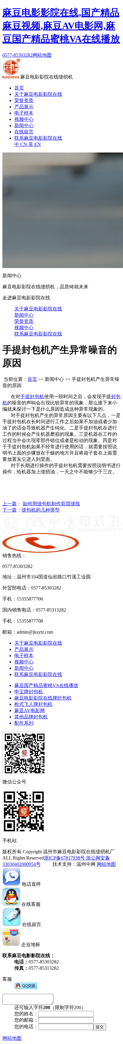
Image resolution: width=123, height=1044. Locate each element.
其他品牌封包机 (31, 716)
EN (34, 144)
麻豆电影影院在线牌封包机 (43, 697)
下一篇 (9, 509)
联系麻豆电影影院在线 (38, 138)
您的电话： (26, 1026)
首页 (19, 87)
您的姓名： (26, 1013)
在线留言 (23, 131)
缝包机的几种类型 (40, 509)
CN (21, 144)
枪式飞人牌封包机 (33, 704)
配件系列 (23, 723)
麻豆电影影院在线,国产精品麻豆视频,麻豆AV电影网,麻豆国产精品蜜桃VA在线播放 (61, 25)
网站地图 (42, 55)
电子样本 (23, 113)
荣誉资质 (23, 100)
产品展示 (23, 106)
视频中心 (23, 119)
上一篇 (9, 503)
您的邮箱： (26, 1020)
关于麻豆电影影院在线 (38, 94)
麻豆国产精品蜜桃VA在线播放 (46, 685)
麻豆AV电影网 (29, 710)
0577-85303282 (17, 55)
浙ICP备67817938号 (64, 857)
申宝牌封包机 (28, 691)
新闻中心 (23, 125)
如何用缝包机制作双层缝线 (51, 503)
